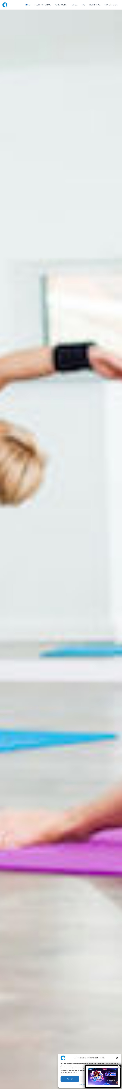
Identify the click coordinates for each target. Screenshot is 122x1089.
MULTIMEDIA (94, 4)
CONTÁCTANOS (111, 4)
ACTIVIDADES (60, 4)
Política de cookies (85, 1084)
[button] (117, 1058)
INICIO (27, 4)
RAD (83, 4)
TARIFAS (74, 4)
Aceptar (70, 1079)
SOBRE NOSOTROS (42, 4)
